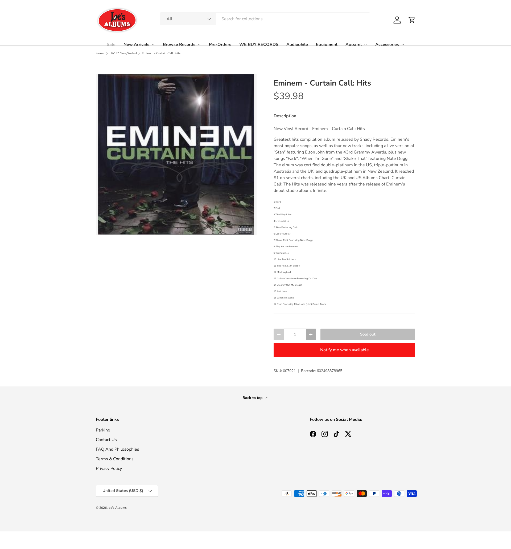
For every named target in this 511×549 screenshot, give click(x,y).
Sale (111, 44)
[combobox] (265, 19)
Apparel (353, 44)
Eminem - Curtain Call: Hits (161, 53)
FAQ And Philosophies (117, 449)
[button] (412, 20)
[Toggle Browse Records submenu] (199, 44)
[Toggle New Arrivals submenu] (153, 44)
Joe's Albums (117, 508)
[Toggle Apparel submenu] (365, 44)
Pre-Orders (220, 44)
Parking (103, 430)
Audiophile (297, 44)
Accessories (387, 44)
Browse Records (179, 44)
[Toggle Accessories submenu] (402, 44)
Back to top (252, 397)
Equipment (326, 44)
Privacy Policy (109, 468)
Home (100, 53)
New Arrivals (136, 44)
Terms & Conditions (115, 459)
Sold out (368, 334)
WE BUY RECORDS (258, 44)
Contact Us (106, 440)
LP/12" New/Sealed (123, 53)
